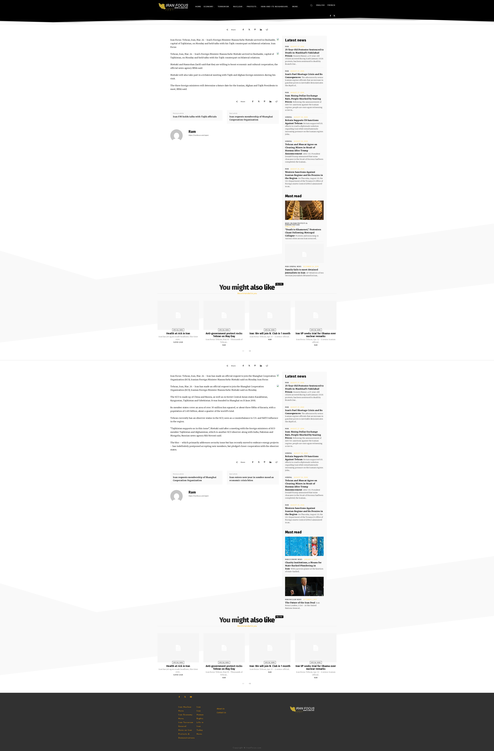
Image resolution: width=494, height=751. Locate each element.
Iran (287, 46)
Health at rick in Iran (178, 333)
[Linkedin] (260, 29)
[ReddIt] (266, 29)
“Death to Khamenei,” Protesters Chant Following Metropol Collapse (303, 232)
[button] (311, 5)
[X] (334, 16)
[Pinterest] (255, 29)
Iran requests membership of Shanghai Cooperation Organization (251, 118)
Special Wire (178, 330)
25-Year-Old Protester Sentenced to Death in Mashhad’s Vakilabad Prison (304, 52)
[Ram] (178, 135)
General (288, 117)
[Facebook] (330, 16)
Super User (178, 342)
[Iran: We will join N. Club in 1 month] (270, 315)
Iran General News (293, 266)
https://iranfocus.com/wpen (198, 135)
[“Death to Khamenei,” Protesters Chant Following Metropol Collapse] (304, 210)
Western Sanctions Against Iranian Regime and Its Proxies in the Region (304, 175)
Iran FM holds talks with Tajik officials (195, 116)
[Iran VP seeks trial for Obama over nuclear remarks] (315, 315)
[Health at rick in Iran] (178, 315)
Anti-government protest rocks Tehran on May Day (224, 335)
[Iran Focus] (173, 6)
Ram (192, 131)
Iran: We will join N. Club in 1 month (270, 333)
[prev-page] (243, 351)
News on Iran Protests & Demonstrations (296, 224)
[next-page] (249, 351)
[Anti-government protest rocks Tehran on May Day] (224, 315)
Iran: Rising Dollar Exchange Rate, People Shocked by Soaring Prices (303, 98)
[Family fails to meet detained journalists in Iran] (304, 253)
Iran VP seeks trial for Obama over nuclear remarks (316, 335)
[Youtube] (191, 697)
